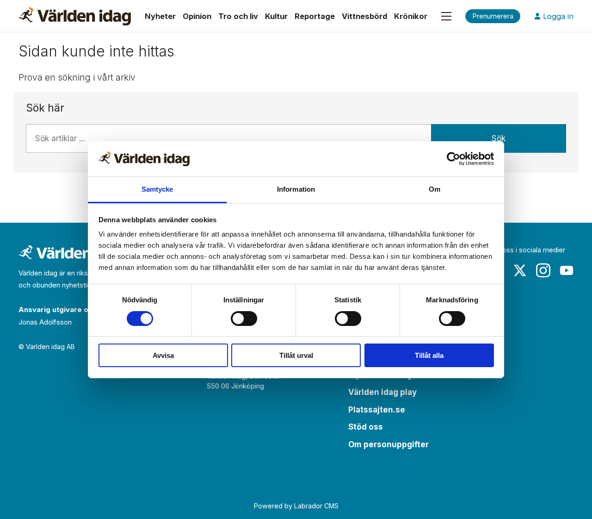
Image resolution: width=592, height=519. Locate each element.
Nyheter (160, 16)
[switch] (244, 318)
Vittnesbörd (364, 16)
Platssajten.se (376, 409)
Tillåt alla (429, 355)
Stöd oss (365, 426)
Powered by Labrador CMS (296, 506)
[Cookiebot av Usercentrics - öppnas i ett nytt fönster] (453, 159)
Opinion (197, 16)
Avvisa (163, 355)
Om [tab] (434, 189)
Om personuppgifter (388, 444)
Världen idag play (382, 392)
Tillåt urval (296, 355)
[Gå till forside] (74, 16)
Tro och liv (238, 16)
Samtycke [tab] (157, 189)
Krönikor (410, 16)
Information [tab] (296, 189)
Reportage (315, 16)
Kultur (276, 16)
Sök (499, 138)
